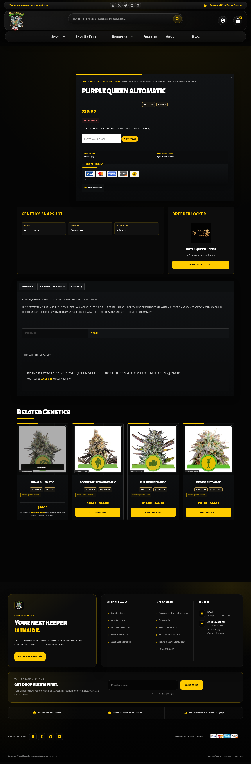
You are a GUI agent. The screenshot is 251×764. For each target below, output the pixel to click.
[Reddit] (125, 5)
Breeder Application (169, 635)
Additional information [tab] (52, 287)
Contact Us (164, 620)
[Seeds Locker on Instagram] (33, 736)
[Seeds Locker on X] (41, 736)
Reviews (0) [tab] (76, 287)
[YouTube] (132, 5)
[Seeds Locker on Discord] (59, 736)
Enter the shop (27, 656)
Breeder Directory (120, 627)
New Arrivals (118, 620)
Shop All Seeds (118, 613)
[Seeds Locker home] (19, 605)
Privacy (228, 756)
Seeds (93, 81)
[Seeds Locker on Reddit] (50, 736)
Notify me (130, 138)
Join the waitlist (38, 513)
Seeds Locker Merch (121, 642)
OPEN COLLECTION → (201, 264)
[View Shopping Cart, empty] (237, 20)
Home (85, 81)
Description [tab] (28, 287)
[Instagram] (113, 5)
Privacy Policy (166, 649)
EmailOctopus (168, 694)
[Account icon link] (222, 20)
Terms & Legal (214, 756)
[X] (119, 5)
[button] (63, 36)
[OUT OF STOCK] (42, 449)
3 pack (94, 333)
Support (239, 756)
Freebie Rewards (119, 635)
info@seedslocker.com (218, 615)
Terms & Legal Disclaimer (172, 642)
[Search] (177, 19)
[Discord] (138, 5)
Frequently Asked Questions (173, 613)
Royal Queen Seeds (109, 81)
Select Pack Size (97, 512)
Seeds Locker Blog (168, 627)
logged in (46, 378)
